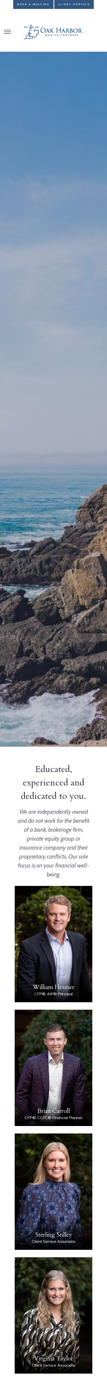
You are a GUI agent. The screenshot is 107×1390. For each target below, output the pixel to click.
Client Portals (74, 4)
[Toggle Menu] (7, 32)
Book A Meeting (33, 4)
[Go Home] (53, 32)
